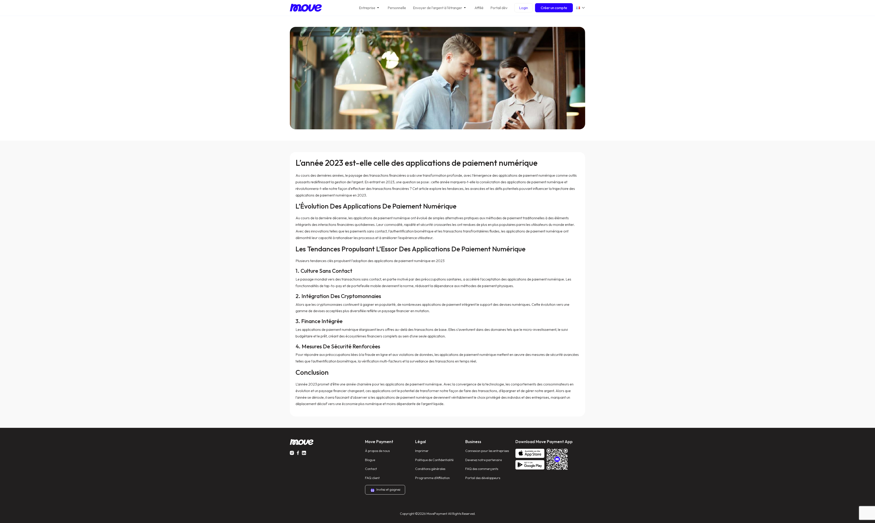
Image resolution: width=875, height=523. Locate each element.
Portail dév (498, 7)
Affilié (479, 7)
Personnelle (397, 7)
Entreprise (367, 7)
